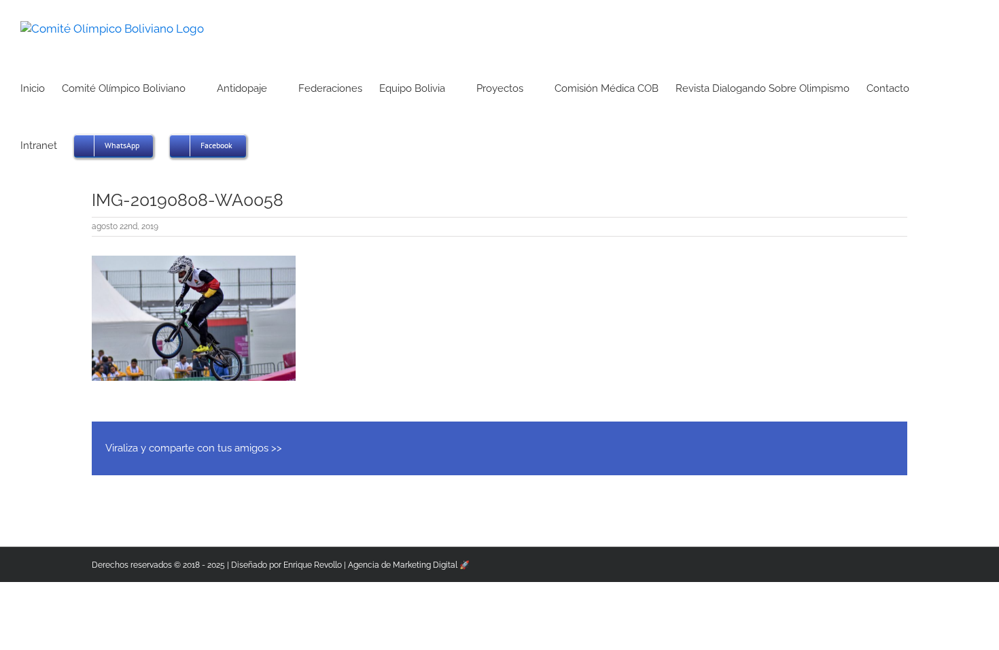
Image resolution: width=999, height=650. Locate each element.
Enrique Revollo (312, 565)
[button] (267, 144)
